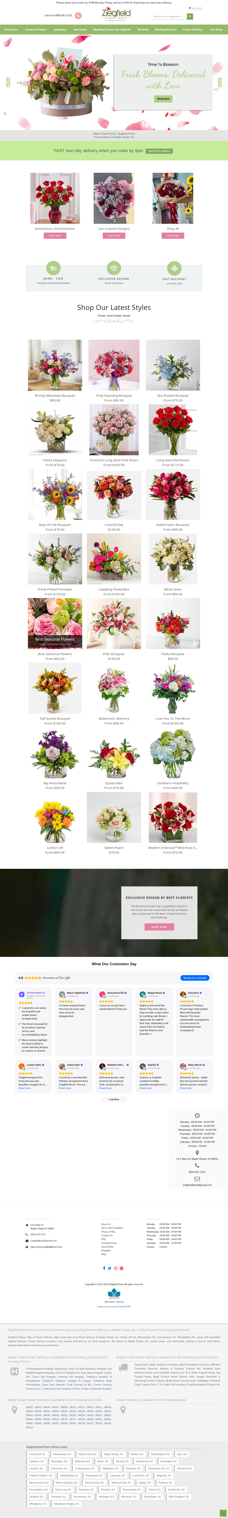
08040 (98, 1411)
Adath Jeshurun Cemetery (163, 1364)
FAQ (103, 1239)
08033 (64, 1411)
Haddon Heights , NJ (40, 1475)
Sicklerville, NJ (176, 1489)
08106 (81, 1423)
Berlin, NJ (102, 1461)
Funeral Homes (109, 1243)
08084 (107, 1419)
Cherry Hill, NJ (37, 1454)
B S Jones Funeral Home (200, 1372)
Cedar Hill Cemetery (174, 1384)
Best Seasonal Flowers (55, 654)
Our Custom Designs (114, 228)
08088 (38, 1423)
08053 (72, 1415)
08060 (29, 1419)
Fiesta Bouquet (172, 654)
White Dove (173, 589)
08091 (55, 1423)
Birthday (143, 29)
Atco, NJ (182, 1454)
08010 (72, 1407)
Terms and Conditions (112, 1228)
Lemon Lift (55, 847)
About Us (106, 1224)
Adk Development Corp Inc (194, 1364)
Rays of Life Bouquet (55, 524)
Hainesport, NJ (94, 1475)
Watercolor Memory (114, 718)
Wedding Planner (166, 29)
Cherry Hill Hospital (43, 1377)
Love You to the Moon (173, 718)
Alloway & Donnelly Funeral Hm (180, 1368)
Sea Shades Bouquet (173, 395)
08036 (90, 1411)
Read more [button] (25, 1088)
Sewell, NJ (154, 1489)
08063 (38, 1419)
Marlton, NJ (137, 1454)
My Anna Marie (55, 783)
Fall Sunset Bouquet (55, 718)
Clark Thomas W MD (79, 1384)
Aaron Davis (141, 1364)
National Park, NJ (121, 1482)
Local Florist (107, 1246)
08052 (64, 1415)
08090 (46, 1423)
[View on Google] (62, 994)
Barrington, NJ (59, 1461)
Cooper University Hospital (96, 1388)
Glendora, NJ (133, 1468)
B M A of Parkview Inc (68, 1373)
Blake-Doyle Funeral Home (181, 1380)
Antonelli (208, 1368)
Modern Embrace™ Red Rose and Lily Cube (173, 847)
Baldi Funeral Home (165, 1376)
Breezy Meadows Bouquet (55, 395)
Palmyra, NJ (165, 1482)
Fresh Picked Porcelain (55, 589)
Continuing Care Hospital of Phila (61, 1388)
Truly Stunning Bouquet (114, 395)
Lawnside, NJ (117, 1475)
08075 (64, 1419)
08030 (38, 1411)
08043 (107, 1411)
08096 (64, 1423)
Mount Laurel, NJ (94, 1482)
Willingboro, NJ (37, 1504)
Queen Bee (113, 783)
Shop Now (163, 99)
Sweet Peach (114, 847)
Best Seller (80, 29)
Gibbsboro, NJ (110, 1468)
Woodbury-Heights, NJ (66, 1504)
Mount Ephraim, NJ (66, 1482)
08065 (46, 1419)
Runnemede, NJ (132, 1489)
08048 (46, 1415)
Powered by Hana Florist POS (114, 1306)
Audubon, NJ (36, 1461)
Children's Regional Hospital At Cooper (66, 1381)
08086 (29, 1423)
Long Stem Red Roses (172, 460)
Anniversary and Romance (55, 228)
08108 (98, 1423)
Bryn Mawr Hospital (92, 1373)
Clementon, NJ (59, 1468)
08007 (55, 1407)
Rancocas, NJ (63, 1489)
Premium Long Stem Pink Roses (114, 460)
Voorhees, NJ (106, 1496)
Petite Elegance (55, 460)
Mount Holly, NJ (87, 1454)
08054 (81, 1415)
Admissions (61, 1368)
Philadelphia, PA (160, 1454)
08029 (29, 1411)
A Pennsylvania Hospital (39, 1368)
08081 (98, 1419)
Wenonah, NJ (128, 1496)
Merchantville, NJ (38, 1482)
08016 (90, 1407)
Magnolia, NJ (163, 1475)
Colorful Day (114, 524)
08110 (29, 1427)
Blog (103, 1254)
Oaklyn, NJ (145, 1482)
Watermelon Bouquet (172, 524)
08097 (72, 1423)
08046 (38, 1415)
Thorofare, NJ (58, 1496)
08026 (107, 1407)
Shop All (173, 228)
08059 (107, 1415)
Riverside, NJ (86, 1489)
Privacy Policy (108, 1231)
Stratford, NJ (36, 1496)
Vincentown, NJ (82, 1496)
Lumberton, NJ (141, 1475)
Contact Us (107, 1235)
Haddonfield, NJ (69, 1475)
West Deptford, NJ (179, 1496)
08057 (98, 1415)
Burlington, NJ (168, 1461)
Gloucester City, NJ (158, 1468)
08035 (81, 1411)
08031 (46, 1411)
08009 (64, 1407)
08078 (81, 1419)
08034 (72, 1411)
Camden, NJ (36, 1468)
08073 (55, 1419)
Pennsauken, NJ (38, 1489)
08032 (55, 1411)
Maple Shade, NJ (113, 1454)
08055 (90, 1415)
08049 (55, 1415)
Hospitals (106, 1250)
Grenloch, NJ (184, 1468)
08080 (90, 1419)
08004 (46, 1407)
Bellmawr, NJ (82, 1461)
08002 (29, 1407)
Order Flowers (159, 151)
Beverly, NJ (122, 1461)
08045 (29, 1415)
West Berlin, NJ (152, 1496)
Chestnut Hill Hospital (71, 1377)
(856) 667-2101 (38, 1234)
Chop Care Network (53, 1384)
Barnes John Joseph (192, 1376)
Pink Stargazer (114, 654)
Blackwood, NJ (144, 1461)
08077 (72, 1419)
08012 (81, 1407)
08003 (38, 1407)
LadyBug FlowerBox (114, 589)
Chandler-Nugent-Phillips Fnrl (203, 1384)
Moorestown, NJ (62, 1454)
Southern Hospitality (173, 783)
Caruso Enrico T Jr (151, 1384)
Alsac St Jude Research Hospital (87, 1368)
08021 (98, 1407)
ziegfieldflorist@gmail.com (43, 1240)
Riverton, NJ (108, 1489)
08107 (90, 1423)
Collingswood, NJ (85, 1468)
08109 (107, 1423)
